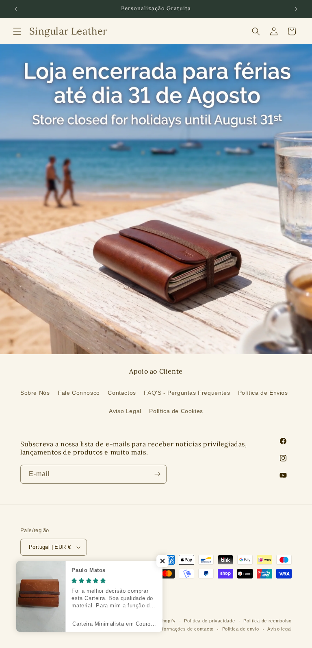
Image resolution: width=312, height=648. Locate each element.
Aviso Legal (125, 411)
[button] (17, 31)
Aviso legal (279, 628)
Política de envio (240, 628)
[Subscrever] (157, 474)
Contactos (122, 392)
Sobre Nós (35, 392)
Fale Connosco (79, 392)
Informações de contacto (186, 628)
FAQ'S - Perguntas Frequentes (187, 392)
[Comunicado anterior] (16, 9)
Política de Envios (263, 392)
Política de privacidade (209, 620)
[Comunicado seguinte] (296, 9)
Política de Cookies (176, 411)
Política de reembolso (267, 620)
